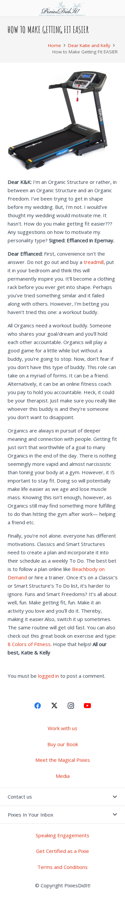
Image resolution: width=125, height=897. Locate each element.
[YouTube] (87, 705)
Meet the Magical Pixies (62, 760)
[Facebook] (37, 705)
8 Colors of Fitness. (30, 644)
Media (63, 776)
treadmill (94, 262)
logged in (48, 675)
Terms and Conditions (62, 867)
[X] (54, 705)
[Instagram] (71, 705)
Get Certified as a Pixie (62, 851)
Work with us (62, 728)
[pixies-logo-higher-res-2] (62, 8)
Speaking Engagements (62, 835)
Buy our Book (62, 744)
